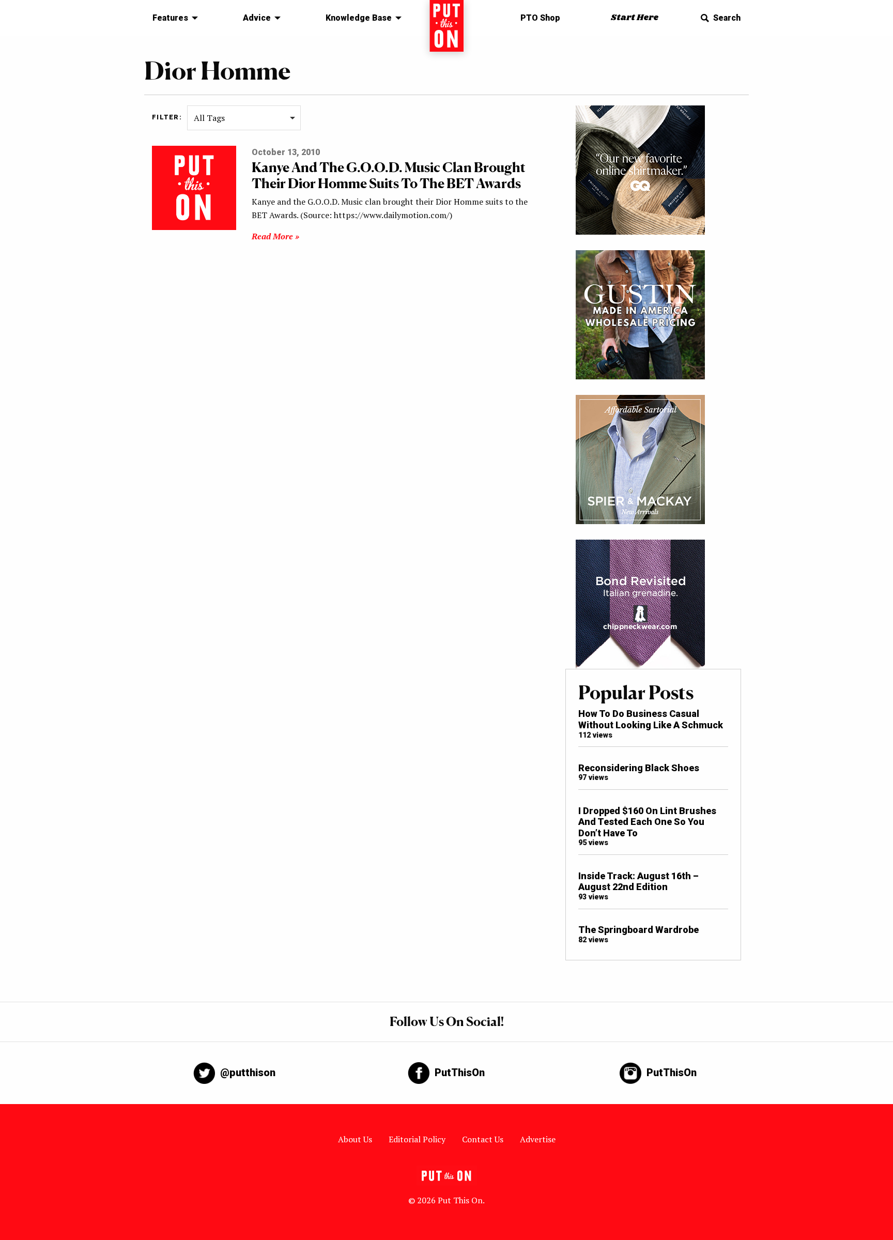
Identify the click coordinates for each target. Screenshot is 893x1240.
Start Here (634, 18)
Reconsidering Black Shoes (638, 767)
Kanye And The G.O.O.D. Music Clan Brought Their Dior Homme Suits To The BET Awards (389, 175)
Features (170, 18)
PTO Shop (540, 18)
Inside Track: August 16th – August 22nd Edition (638, 881)
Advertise (538, 1139)
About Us (355, 1139)
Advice (257, 18)
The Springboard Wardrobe (638, 929)
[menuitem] (172, 18)
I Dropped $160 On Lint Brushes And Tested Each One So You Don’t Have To (647, 821)
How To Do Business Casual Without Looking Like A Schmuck (650, 719)
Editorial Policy (417, 1139)
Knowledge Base (359, 18)
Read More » (275, 236)
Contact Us (482, 1139)
